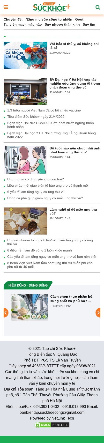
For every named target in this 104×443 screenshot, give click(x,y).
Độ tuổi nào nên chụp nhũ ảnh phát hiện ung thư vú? (75, 150)
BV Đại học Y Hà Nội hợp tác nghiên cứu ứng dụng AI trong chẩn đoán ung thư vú (75, 83)
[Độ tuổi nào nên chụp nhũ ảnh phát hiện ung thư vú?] (25, 160)
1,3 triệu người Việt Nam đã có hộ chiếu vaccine (44, 110)
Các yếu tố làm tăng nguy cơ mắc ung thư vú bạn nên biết (51, 256)
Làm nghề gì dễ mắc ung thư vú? (73, 211)
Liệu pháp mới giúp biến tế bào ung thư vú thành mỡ (47, 185)
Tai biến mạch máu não (23, 24)
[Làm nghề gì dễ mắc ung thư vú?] (25, 220)
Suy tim (89, 24)
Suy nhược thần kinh (62, 24)
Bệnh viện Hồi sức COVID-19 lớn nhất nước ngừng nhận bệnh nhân (50, 125)
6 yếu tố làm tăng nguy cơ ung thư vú (36, 192)
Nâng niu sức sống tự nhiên (49, 19)
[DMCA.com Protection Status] (52, 424)
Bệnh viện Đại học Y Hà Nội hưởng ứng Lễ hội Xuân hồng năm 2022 (51, 135)
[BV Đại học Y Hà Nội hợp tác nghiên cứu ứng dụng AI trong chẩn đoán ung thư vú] (25, 91)
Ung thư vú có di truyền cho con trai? (35, 179)
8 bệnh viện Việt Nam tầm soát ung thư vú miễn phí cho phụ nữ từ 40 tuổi (50, 265)
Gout (79, 19)
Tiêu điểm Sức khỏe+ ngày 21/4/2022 (36, 116)
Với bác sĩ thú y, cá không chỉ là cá (74, 46)
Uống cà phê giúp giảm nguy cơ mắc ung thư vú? (45, 198)
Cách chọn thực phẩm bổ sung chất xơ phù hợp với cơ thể (71, 299)
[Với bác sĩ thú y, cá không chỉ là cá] (25, 55)
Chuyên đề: (13, 19)
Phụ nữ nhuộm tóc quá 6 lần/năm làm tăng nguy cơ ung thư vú (50, 242)
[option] (52, 307)
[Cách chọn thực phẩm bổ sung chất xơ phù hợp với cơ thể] (29, 307)
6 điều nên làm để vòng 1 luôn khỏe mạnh (39, 250)
